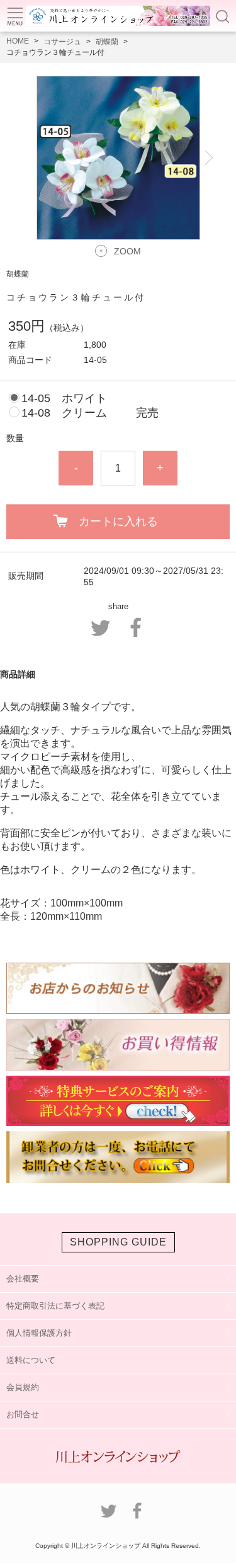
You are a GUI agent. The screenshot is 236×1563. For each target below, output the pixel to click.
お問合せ (22, 1414)
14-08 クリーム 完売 (90, 413)
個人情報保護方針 (39, 1333)
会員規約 (22, 1387)
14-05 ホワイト (64, 398)
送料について (30, 1360)
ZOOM (127, 251)
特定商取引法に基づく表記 (55, 1305)
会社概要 (22, 1278)
